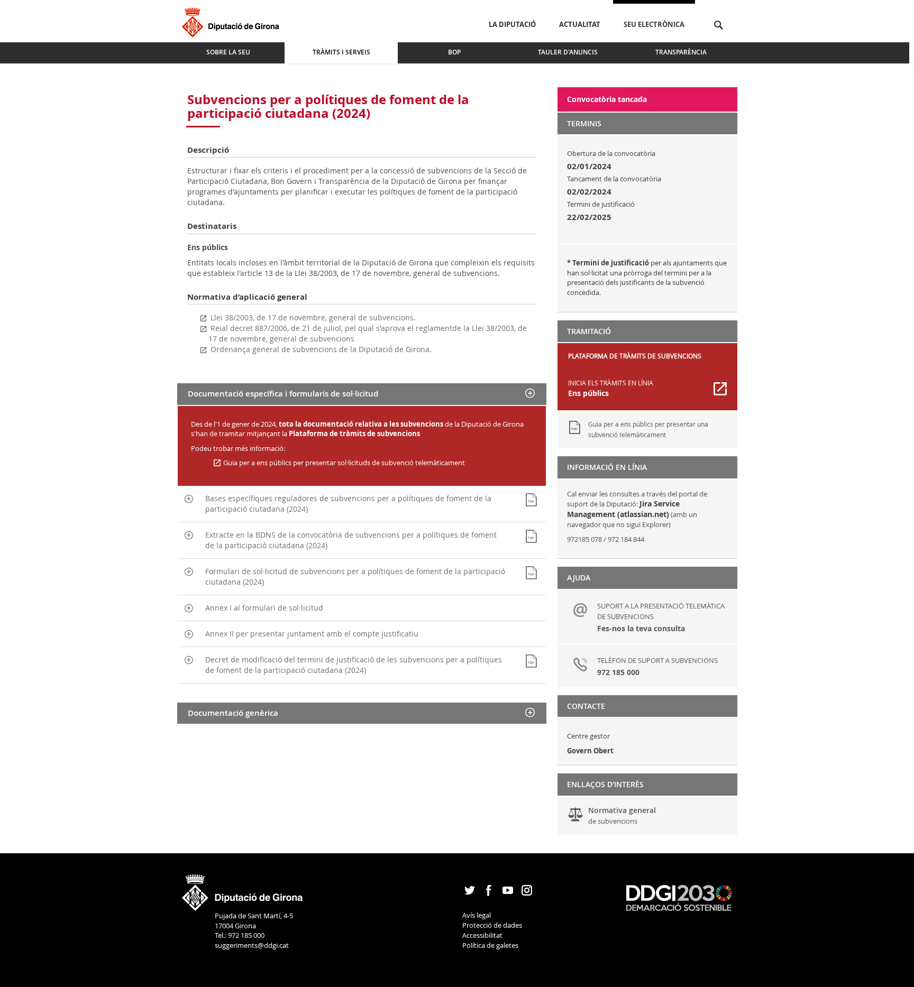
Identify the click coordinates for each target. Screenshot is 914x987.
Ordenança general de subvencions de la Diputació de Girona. (321, 349)
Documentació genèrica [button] (233, 712)
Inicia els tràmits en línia (610, 388)
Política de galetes (490, 945)
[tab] (361, 394)
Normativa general (622, 815)
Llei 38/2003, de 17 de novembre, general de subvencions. (313, 317)
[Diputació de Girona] (232, 21)
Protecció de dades (492, 925)
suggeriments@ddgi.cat (252, 945)
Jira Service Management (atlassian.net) (623, 509)
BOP (454, 52)
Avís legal (476, 915)
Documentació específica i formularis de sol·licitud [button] (283, 393)
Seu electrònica (654, 24)
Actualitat (579, 24)
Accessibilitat (482, 935)
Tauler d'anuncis (568, 52)
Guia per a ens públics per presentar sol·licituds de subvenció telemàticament (343, 462)
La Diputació (512, 24)
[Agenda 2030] (679, 897)
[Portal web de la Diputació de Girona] (243, 889)
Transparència (681, 52)
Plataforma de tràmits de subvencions (354, 433)
